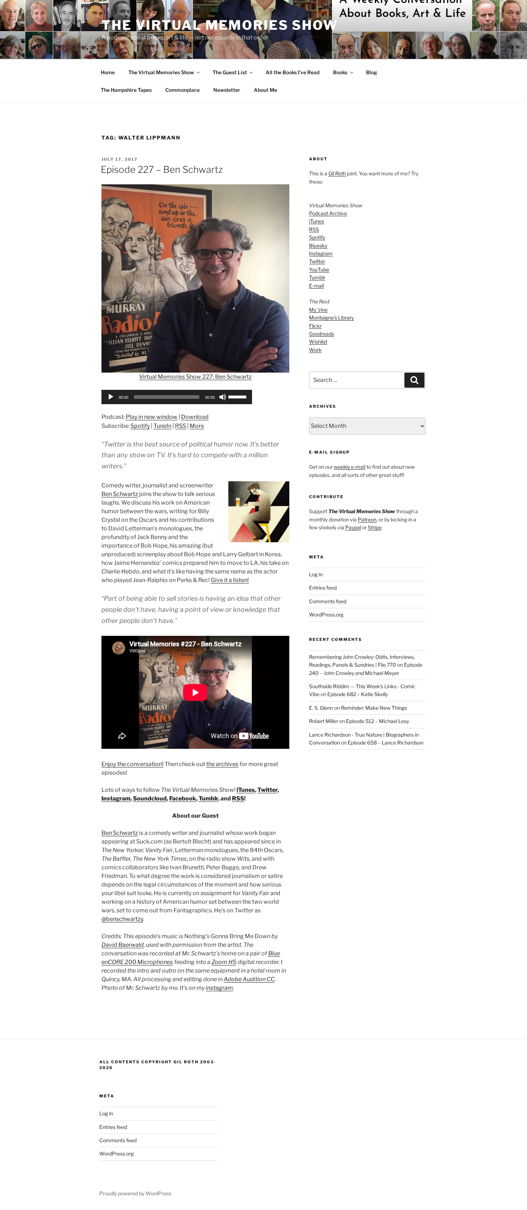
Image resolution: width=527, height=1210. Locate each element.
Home (108, 72)
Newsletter (226, 90)
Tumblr (208, 798)
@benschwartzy (122, 919)
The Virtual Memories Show (219, 25)
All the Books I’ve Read (292, 72)
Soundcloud (150, 798)
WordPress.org (326, 614)
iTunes (246, 789)
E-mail (316, 286)
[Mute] (222, 397)
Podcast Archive (328, 213)
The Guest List (230, 72)
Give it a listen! (230, 580)
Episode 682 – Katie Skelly (357, 694)
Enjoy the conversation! (132, 764)
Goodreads (321, 334)
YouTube (319, 269)
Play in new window (151, 416)
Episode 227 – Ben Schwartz (162, 169)
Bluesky (318, 245)
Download (195, 416)
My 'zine (318, 310)
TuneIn (162, 425)
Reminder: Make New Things (374, 708)
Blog (371, 72)
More (197, 425)
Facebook (182, 798)
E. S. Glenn (321, 708)
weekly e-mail (349, 467)
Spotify (140, 425)
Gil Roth (337, 173)
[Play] (110, 397)
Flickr (315, 326)
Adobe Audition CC (249, 979)
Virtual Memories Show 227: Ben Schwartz (195, 376)
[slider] (238, 396)
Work (315, 350)
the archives (222, 764)
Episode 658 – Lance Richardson (385, 742)
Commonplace (182, 90)
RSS (180, 425)
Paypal (353, 527)
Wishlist (318, 342)
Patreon (367, 519)
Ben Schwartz (119, 494)
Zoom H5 (224, 962)
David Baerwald (122, 944)
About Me (265, 90)
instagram (219, 987)
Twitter (267, 789)
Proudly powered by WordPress (135, 1193)
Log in (316, 574)
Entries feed (323, 588)
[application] (176, 397)
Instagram (115, 798)
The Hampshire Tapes (126, 90)
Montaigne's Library (331, 318)
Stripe (374, 527)
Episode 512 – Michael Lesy (377, 721)
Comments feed (327, 601)
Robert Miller (323, 721)
